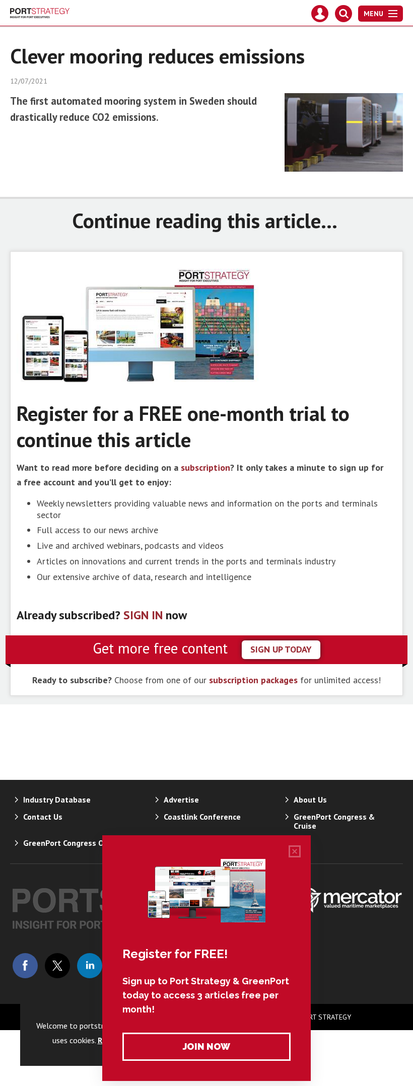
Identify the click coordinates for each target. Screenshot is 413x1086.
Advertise (181, 799)
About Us (310, 799)
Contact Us (42, 817)
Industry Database (57, 799)
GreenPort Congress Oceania (75, 843)
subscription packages (253, 680)
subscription (205, 467)
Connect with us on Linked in (90, 966)
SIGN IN (143, 615)
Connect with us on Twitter (57, 966)
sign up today (281, 649)
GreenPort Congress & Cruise (334, 821)
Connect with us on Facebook (25, 966)
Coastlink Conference (202, 817)
